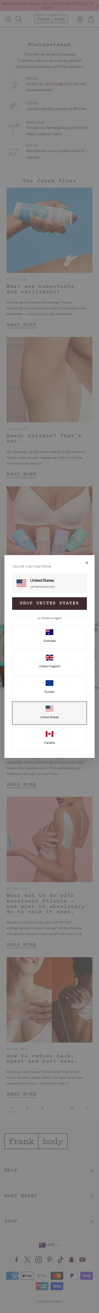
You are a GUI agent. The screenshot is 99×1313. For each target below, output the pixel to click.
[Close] (87, 562)
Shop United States (49, 603)
